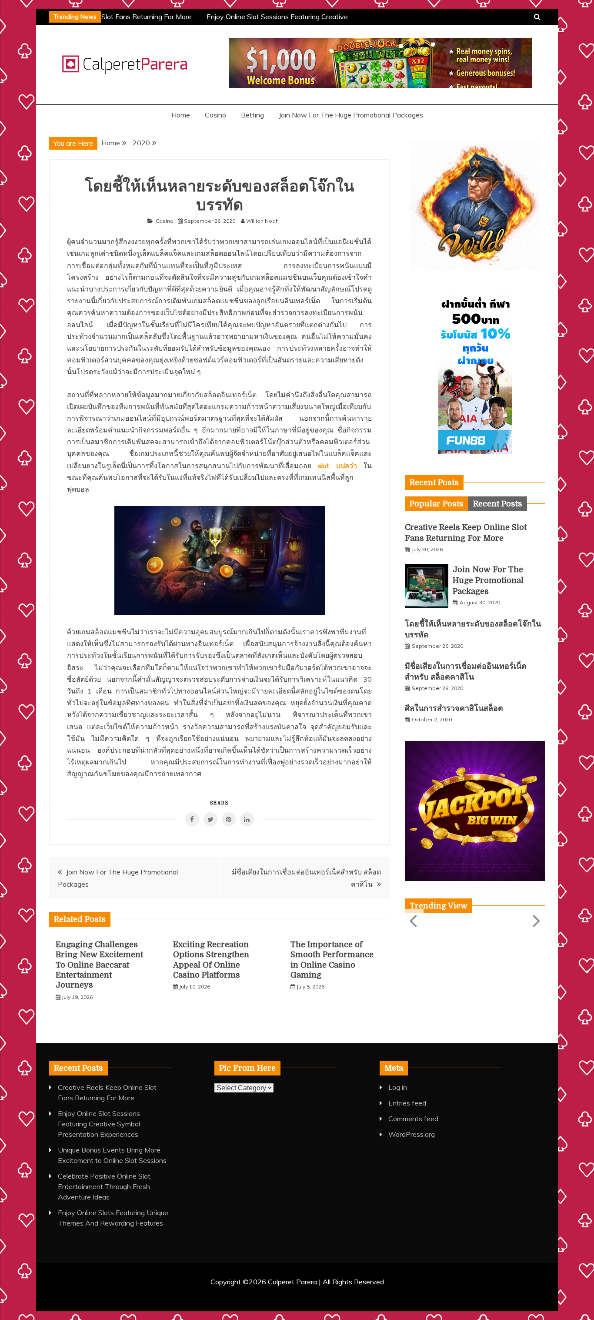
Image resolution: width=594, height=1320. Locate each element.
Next (535, 920)
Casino (215, 115)
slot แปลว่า (337, 465)
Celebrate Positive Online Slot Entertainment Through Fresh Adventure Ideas (104, 1186)
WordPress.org (411, 1134)
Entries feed (407, 1103)
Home (180, 115)
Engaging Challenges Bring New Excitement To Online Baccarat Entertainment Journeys (99, 965)
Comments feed (413, 1118)
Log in (397, 1087)
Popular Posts (437, 503)
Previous (414, 920)
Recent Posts (497, 503)
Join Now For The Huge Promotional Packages (351, 115)
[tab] (436, 503)
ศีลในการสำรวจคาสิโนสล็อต (454, 708)
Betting (252, 115)
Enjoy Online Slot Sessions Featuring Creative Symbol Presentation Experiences (99, 1124)
